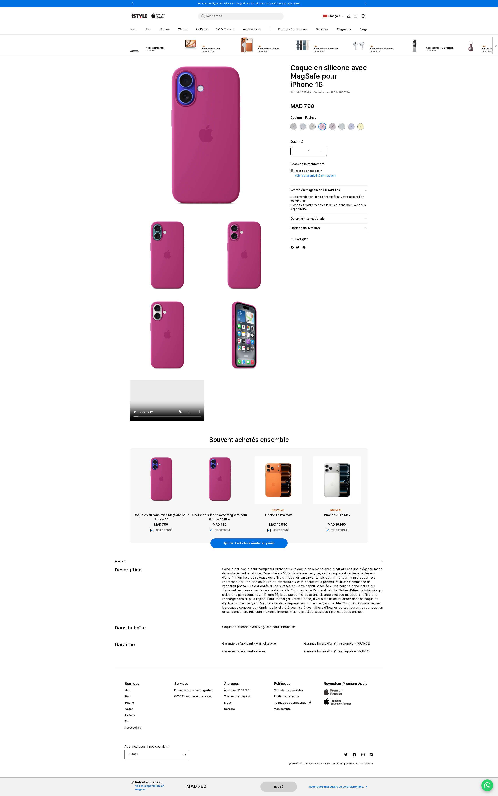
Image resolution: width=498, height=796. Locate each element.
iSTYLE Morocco (309, 763)
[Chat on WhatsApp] (487, 785)
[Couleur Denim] (303, 126)
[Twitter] (297, 247)
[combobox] (241, 16)
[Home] (139, 15)
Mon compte (282, 708)
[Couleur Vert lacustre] (342, 126)
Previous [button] (132, 3)
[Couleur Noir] (293, 126)
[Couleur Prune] (332, 126)
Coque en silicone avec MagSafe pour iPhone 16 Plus (219, 517)
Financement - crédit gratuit (193, 690)
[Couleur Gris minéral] (312, 126)
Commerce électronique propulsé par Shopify (347, 763)
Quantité (296, 141)
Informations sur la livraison (283, 3)
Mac (127, 690)
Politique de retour (286, 696)
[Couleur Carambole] (361, 126)
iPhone (129, 702)
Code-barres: (321, 92)
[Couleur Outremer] (351, 126)
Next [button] (366, 3)
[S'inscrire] (184, 754)
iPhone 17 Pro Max (278, 515)
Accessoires (132, 727)
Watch (128, 708)
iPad (127, 696)
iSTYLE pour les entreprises (193, 696)
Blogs (228, 702)
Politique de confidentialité (292, 702)
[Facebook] (292, 247)
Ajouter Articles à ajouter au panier (249, 543)
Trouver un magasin (238, 696)
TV (126, 721)
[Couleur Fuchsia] (322, 126)
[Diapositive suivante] (495, 45)
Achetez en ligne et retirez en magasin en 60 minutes (248, 3)
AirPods (129, 715)
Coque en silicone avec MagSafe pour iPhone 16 (161, 517)
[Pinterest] (304, 247)
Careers (229, 708)
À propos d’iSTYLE (236, 690)
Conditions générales (288, 690)
